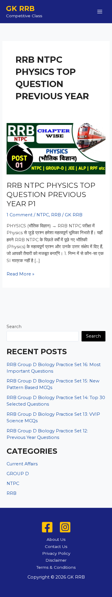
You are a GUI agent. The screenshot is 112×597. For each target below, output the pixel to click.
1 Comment (20, 215)
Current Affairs (22, 464)
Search (14, 326)
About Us (56, 539)
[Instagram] (65, 527)
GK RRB (20, 8)
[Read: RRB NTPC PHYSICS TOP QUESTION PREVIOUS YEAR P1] (56, 148)
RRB (56, 215)
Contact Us (56, 546)
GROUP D (18, 473)
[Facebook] (47, 527)
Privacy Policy (56, 553)
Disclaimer (56, 560)
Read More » (20, 274)
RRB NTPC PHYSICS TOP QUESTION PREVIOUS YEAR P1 (51, 194)
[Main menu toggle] (99, 11)
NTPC (42, 215)
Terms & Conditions (56, 567)
